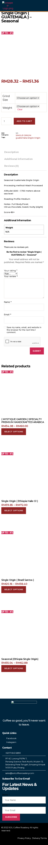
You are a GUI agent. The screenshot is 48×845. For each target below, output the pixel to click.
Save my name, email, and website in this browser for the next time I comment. (24, 330)
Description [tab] (11, 152)
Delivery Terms (39, 838)
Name (8, 302)
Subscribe (11, 817)
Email (7, 314)
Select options (13, 431)
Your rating (10, 270)
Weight (7, 107)
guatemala (21, 138)
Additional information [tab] (18, 159)
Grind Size (6, 97)
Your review (11, 276)
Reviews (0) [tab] (11, 166)
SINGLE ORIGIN (23, 135)
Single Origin (33, 138)
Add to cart (24, 121)
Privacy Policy (24, 838)
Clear (20, 109)
